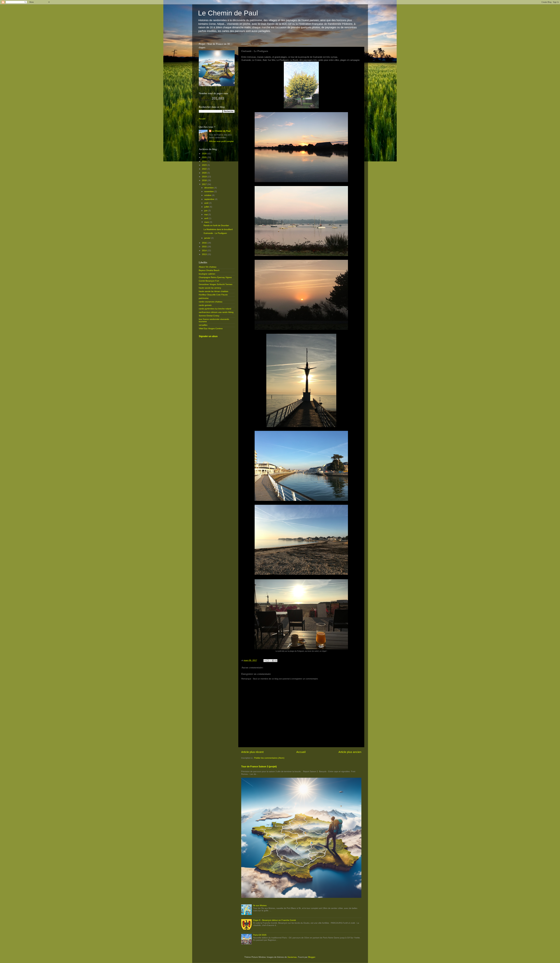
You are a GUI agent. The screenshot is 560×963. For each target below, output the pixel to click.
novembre (209, 191)
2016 (204, 243)
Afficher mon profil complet (221, 141)
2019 (204, 177)
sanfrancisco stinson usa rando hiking (216, 312)
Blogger (311, 957)
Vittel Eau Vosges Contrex (211, 328)
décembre (209, 188)
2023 (204, 165)
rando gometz (205, 305)
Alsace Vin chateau (207, 267)
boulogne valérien (207, 274)
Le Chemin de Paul (228, 13)
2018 (204, 180)
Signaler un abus (208, 336)
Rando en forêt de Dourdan (216, 225)
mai (206, 214)
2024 (204, 161)
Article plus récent (252, 751)
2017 (204, 184)
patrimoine (204, 298)
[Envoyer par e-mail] (264, 660)
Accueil (301, 751)
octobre (208, 195)
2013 (204, 254)
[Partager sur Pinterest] (275, 660)
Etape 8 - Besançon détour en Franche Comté (274, 920)
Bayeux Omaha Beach (209, 270)
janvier (207, 238)
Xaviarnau (292, 957)
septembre (209, 199)
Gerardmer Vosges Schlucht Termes (215, 284)
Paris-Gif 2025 (259, 935)
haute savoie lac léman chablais (213, 291)
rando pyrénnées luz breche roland (215, 309)
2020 (204, 173)
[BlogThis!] (267, 660)
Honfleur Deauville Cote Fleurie (213, 295)
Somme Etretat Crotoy (209, 316)
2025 (204, 157)
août (206, 203)
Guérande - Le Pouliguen (215, 233)
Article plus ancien (349, 751)
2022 (204, 169)
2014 (204, 250)
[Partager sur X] (270, 660)
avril (206, 218)
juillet (207, 207)
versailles (203, 325)
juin (206, 211)
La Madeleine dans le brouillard (218, 229)
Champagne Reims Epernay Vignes (215, 277)
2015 (204, 247)
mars (207, 222)
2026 (204, 154)
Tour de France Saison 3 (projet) (259, 766)
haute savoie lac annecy (210, 288)
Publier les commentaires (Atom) (269, 758)
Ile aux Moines (260, 905)
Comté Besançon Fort (209, 281)
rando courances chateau (210, 302)
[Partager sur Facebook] (273, 660)
